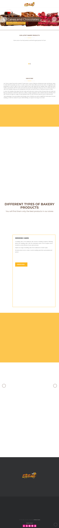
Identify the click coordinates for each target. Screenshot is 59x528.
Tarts (11, 154)
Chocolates (29, 154)
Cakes (47, 154)
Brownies (29, 181)
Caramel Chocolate (43, 56)
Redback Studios (37, 519)
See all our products (29, 68)
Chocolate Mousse (29, 404)
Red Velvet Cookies (29, 380)
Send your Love (23, 338)
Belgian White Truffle (16, 56)
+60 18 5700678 (36, 503)
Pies (47, 181)
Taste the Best (22, 350)
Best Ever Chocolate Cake (29, 392)
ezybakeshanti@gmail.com (38, 510)
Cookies (11, 181)
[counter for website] (30, 525)
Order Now (21, 264)
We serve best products (26, 326)
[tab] (7, 237)
